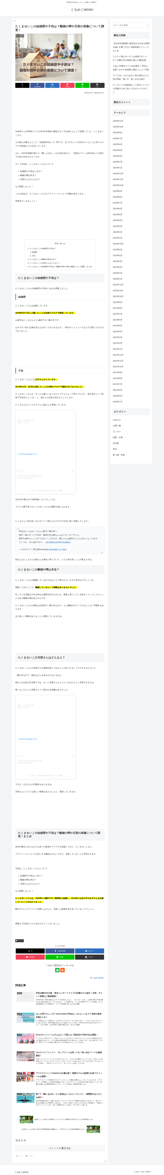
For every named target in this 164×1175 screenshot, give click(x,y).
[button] (97, 85)
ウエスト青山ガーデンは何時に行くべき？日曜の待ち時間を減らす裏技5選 (130, 58)
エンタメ (20, 940)
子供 (33, 256)
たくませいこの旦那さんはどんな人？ (45, 263)
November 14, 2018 (57, 549)
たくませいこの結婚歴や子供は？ (43, 248)
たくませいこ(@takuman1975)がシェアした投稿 (45, 490)
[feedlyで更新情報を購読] (57, 970)
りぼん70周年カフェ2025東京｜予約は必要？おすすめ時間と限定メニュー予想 (131, 68)
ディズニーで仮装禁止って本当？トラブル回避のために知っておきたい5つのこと (131, 88)
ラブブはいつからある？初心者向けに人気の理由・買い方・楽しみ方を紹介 (131, 77)
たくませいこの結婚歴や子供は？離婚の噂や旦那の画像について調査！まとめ (61, 267)
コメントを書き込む (60, 1148)
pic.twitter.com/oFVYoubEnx (58, 542)
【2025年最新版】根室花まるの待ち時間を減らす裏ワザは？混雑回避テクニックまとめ (131, 47)
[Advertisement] (60, 113)
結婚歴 (34, 252)
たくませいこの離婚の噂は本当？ (43, 259)
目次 (57, 243)
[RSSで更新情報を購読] (62, 970)
